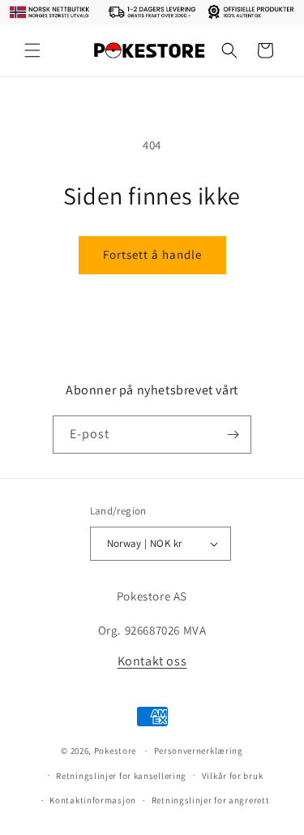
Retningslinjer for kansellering (121, 775)
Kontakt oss (152, 660)
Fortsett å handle (152, 254)
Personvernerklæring (198, 750)
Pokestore (115, 750)
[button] (32, 50)
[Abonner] (232, 434)
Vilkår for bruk (232, 775)
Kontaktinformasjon (92, 800)
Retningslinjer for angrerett (211, 800)
